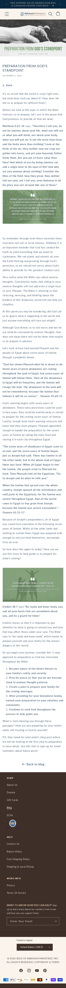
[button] (6, 14)
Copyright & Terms (47, 962)
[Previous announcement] (6, 4)
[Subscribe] (55, 921)
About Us (12, 784)
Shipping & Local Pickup (20, 866)
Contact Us (13, 843)
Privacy (11, 885)
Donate (11, 792)
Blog (9, 807)
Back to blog (35, 764)
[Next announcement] (59, 4)
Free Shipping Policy (18, 859)
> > (13, 826)
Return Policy (14, 851)
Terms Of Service (16, 892)
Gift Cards (12, 800)
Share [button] (9, 85)
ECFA (10, 815)
